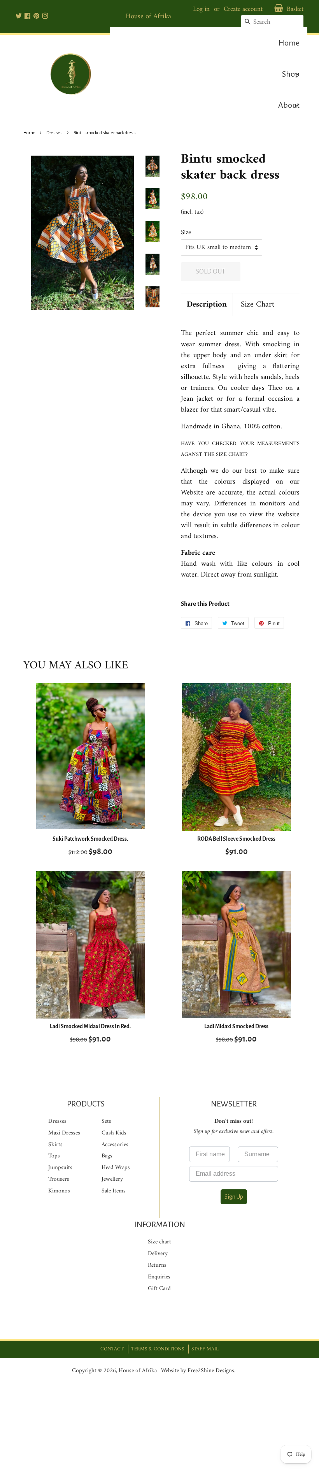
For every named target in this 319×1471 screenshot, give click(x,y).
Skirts (55, 1145)
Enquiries (159, 1277)
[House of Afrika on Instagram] (45, 16)
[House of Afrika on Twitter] (19, 16)
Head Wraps (116, 1167)
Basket (295, 9)
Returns (157, 1265)
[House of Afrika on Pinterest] (36, 16)
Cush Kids (114, 1133)
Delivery (158, 1253)
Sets (106, 1121)
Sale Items (114, 1191)
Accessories (115, 1145)
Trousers (58, 1179)
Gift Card (159, 1288)
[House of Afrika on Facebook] (27, 16)
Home (29, 132)
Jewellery (112, 1179)
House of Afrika (138, 1371)
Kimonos (59, 1191)
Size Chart (257, 304)
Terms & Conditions (157, 1349)
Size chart (159, 1242)
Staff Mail (205, 1349)
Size (186, 232)
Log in (201, 9)
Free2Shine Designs (211, 1371)
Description (207, 304)
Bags (107, 1156)
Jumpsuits (60, 1167)
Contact (112, 1349)
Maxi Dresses (64, 1133)
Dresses (54, 132)
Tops (54, 1156)
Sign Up (233, 1197)
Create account (243, 9)
